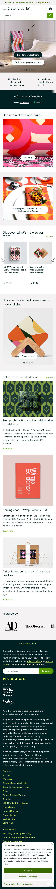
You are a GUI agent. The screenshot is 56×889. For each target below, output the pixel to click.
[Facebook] (4, 679)
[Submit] (50, 15)
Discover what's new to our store (23, 234)
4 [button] (29, 70)
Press (5, 791)
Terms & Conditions (25, 884)
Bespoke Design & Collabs (15, 783)
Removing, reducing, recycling (17, 833)
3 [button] (26, 70)
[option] (28, 46)
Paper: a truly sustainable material (19, 837)
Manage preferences (28, 877)
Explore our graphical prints (28, 62)
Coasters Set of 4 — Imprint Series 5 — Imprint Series (39, 270)
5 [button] (32, 70)
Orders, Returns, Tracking (15, 795)
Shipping (7, 799)
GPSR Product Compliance (15, 803)
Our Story (7, 771)
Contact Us (8, 822)
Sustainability (9, 829)
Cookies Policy (9, 819)
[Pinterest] (20, 679)
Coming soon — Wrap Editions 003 (25, 510)
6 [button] (34, 70)
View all (49, 236)
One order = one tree (12, 841)
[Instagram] (8, 679)
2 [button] (24, 70)
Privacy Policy (9, 815)
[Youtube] (12, 679)
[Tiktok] (16, 679)
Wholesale (8, 779)
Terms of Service (10, 811)
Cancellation (9, 807)
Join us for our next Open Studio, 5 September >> (28, 2)
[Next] (53, 260)
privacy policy (34, 661)
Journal (6, 775)
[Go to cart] (50, 8)
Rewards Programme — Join (16, 787)
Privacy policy (10, 884)
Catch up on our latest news (20, 377)
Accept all (28, 870)
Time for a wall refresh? (28, 54)
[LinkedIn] (24, 679)
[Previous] (3, 260)
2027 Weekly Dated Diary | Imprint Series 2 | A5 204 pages (15, 270)
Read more (8, 448)
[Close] (52, 844)
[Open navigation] (4, 9)
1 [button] (21, 70)
